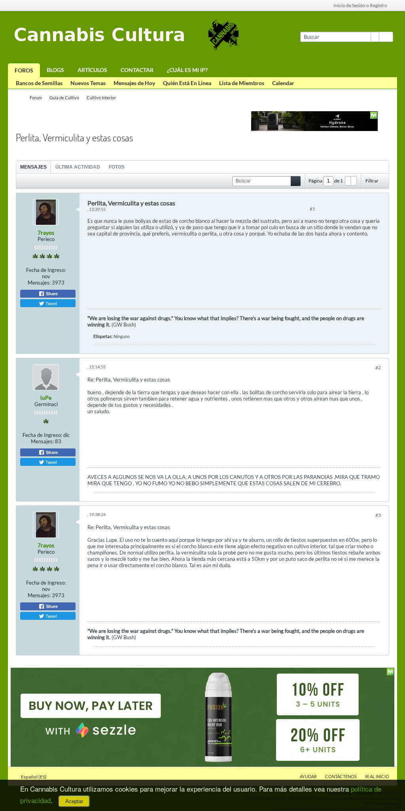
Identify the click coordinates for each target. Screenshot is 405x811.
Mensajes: (39, 282)
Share (51, 293)
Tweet (50, 303)
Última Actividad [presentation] (77, 167)
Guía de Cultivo (64, 97)
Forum (36, 97)
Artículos (92, 69)
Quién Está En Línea (187, 83)
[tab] (33, 166)
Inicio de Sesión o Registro (360, 5)
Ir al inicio (377, 776)
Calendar (283, 83)
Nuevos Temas (88, 83)
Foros (24, 70)
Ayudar (308, 776)
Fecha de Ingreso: (46, 270)
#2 (378, 367)
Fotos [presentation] (117, 167)
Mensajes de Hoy (134, 83)
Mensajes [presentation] (33, 167)
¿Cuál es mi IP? (187, 69)
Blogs (55, 69)
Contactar (137, 69)
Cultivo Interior (101, 97)
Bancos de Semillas (39, 83)
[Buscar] (386, 37)
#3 (378, 515)
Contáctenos (341, 776)
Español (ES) (34, 777)
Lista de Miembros (241, 83)
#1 (312, 209)
